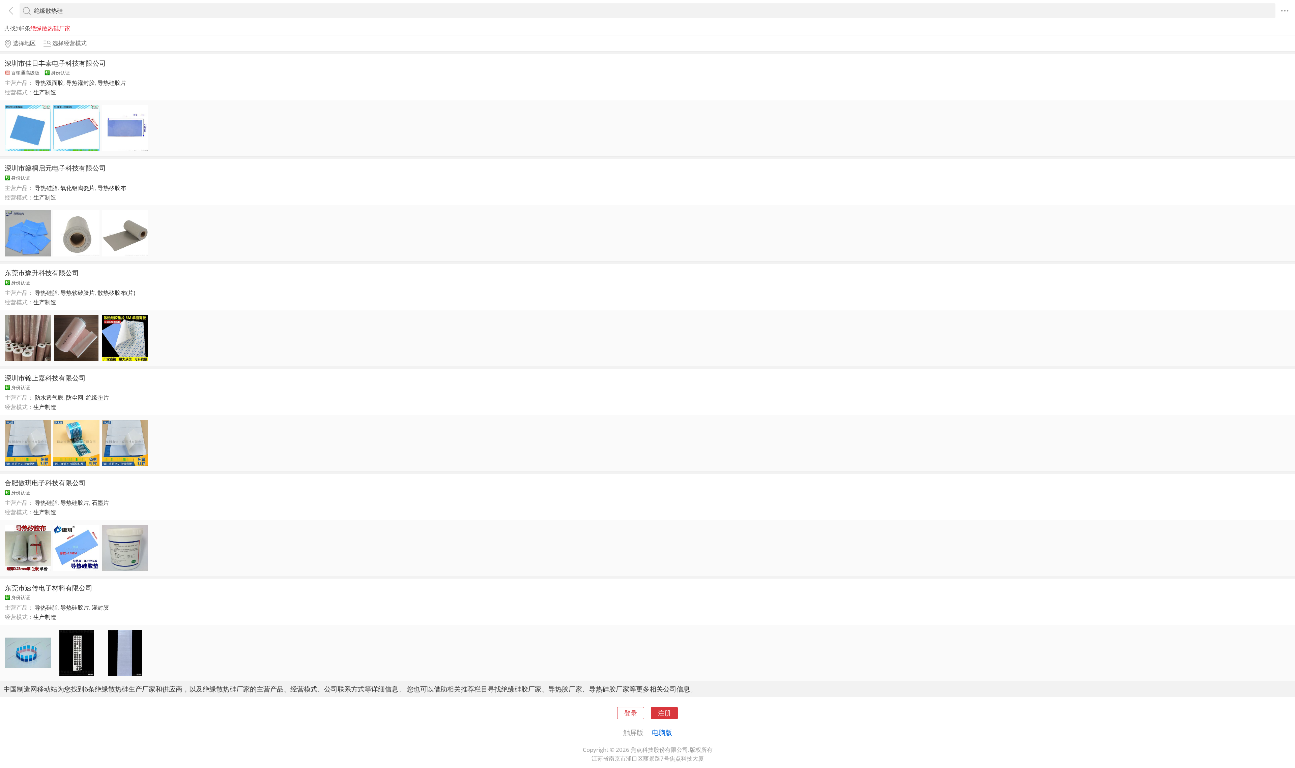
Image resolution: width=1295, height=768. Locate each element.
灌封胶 (100, 607)
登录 (630, 713)
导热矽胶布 (111, 188)
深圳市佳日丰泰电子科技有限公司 (55, 63)
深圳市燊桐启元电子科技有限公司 (55, 168)
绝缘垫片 (97, 397)
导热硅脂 (46, 188)
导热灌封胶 (80, 83)
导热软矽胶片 (77, 293)
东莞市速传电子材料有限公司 (48, 587)
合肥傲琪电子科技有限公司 (45, 482)
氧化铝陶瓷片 (77, 188)
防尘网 (74, 397)
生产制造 (44, 92)
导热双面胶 (49, 83)
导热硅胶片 (111, 83)
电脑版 (662, 732)
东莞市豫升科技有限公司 (42, 272)
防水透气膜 (49, 397)
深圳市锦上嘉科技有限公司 (45, 377)
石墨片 (100, 502)
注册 (664, 713)
